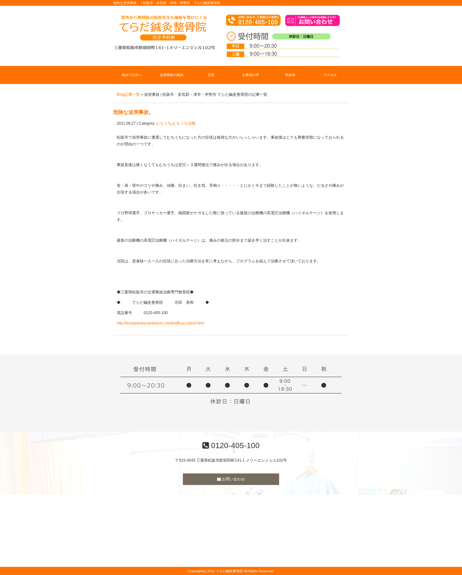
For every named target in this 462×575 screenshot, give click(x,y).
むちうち (164, 123)
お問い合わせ (233, 479)
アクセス (330, 75)
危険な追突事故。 (133, 112)
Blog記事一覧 (128, 94)
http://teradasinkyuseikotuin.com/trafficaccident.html (160, 323)
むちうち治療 (184, 123)
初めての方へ (132, 75)
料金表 (290, 75)
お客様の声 (250, 75)
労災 (211, 75)
